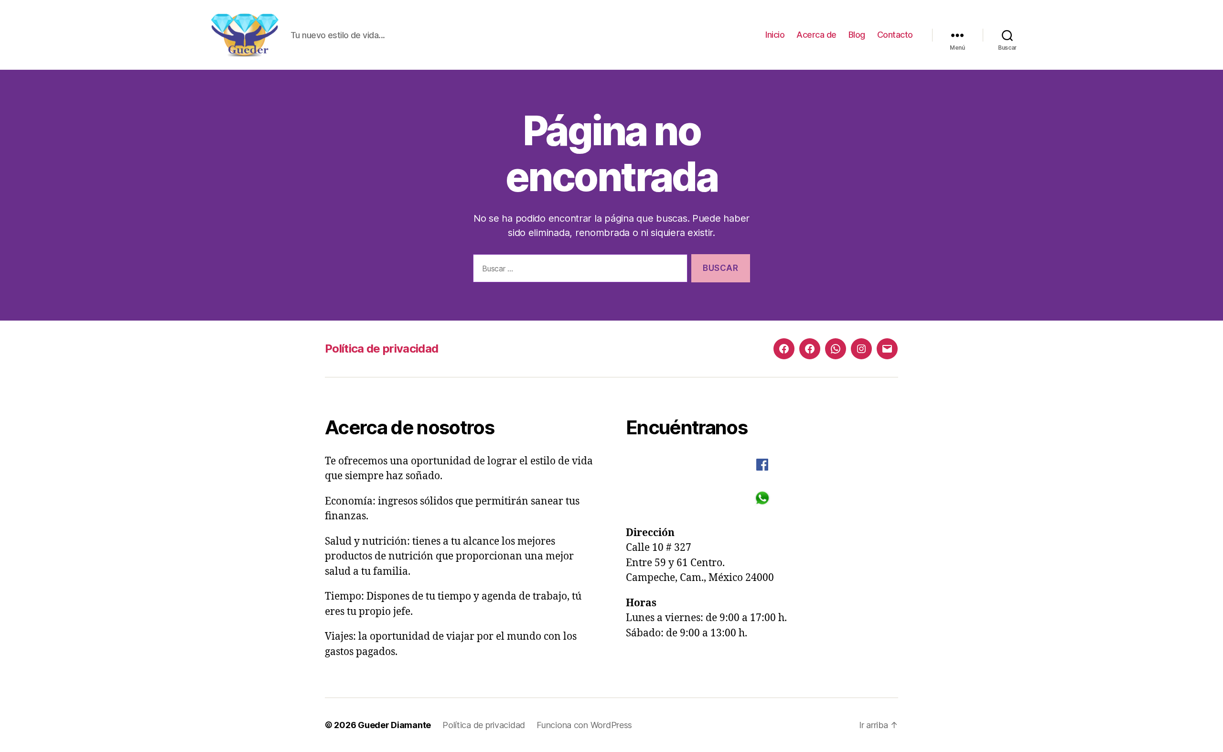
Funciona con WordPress (584, 725)
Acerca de (816, 35)
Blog (856, 35)
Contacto (895, 35)
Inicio (774, 35)
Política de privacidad (381, 348)
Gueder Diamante (394, 725)
